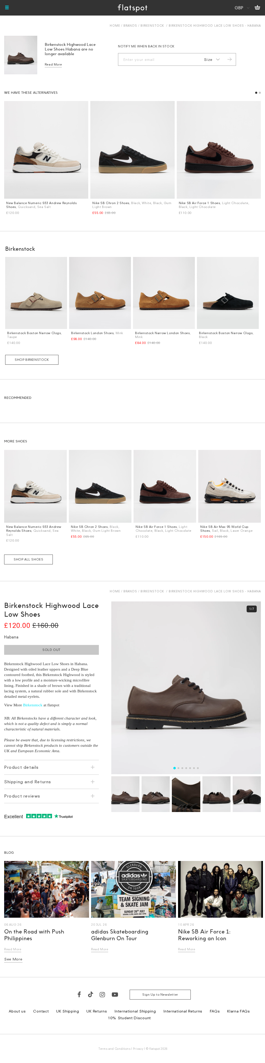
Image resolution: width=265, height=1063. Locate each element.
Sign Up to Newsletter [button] (160, 994)
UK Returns (96, 1011)
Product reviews (22, 796)
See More (13, 959)
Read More (53, 64)
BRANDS (130, 25)
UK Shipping (67, 1011)
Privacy (138, 1048)
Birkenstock (152, 25)
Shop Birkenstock (32, 360)
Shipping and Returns (27, 781)
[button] (256, 93)
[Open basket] (257, 8)
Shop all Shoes (28, 559)
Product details (21, 767)
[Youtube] (115, 994)
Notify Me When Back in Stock (146, 46)
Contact (41, 1011)
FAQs (215, 1011)
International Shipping (135, 1011)
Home (115, 25)
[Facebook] (79, 994)
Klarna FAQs (238, 1011)
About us (17, 1011)
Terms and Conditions (114, 1048)
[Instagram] (103, 994)
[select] (211, 59)
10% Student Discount (129, 1018)
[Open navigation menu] (7, 8)
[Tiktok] (90, 994)
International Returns (182, 1011)
